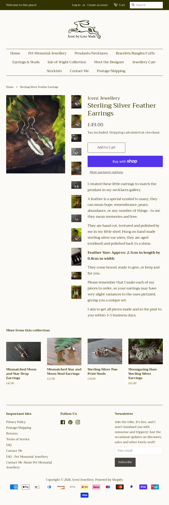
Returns (12, 433)
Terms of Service (18, 439)
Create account (97, 4)
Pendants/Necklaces (91, 53)
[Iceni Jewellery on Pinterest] (70, 423)
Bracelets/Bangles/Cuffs (135, 53)
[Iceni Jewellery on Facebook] (62, 423)
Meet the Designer (109, 62)
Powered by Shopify (109, 479)
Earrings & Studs (26, 62)
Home (15, 53)
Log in (76, 4)
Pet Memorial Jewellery (47, 53)
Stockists (54, 71)
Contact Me (79, 71)
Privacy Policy (16, 422)
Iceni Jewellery (83, 479)
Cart (122, 5)
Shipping (116, 132)
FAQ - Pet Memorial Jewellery (27, 456)
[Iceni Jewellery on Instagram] (77, 423)
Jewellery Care (144, 62)
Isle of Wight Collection (67, 62)
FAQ (9, 445)
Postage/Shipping (111, 71)
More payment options (106, 172)
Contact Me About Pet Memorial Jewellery (29, 465)
